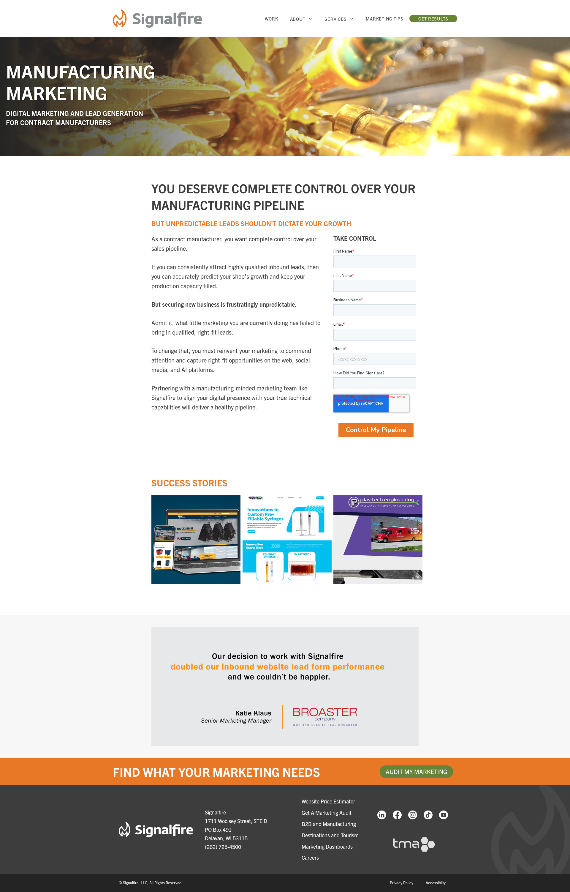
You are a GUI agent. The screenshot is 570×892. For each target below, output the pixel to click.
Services (335, 18)
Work (271, 18)
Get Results (433, 18)
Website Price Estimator (328, 801)
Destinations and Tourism (330, 835)
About (297, 18)
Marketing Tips (384, 18)
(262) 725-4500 (223, 846)
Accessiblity (436, 882)
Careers (310, 857)
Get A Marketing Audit (327, 812)
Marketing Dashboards (327, 846)
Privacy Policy (401, 882)
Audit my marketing (416, 771)
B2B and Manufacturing (329, 823)
